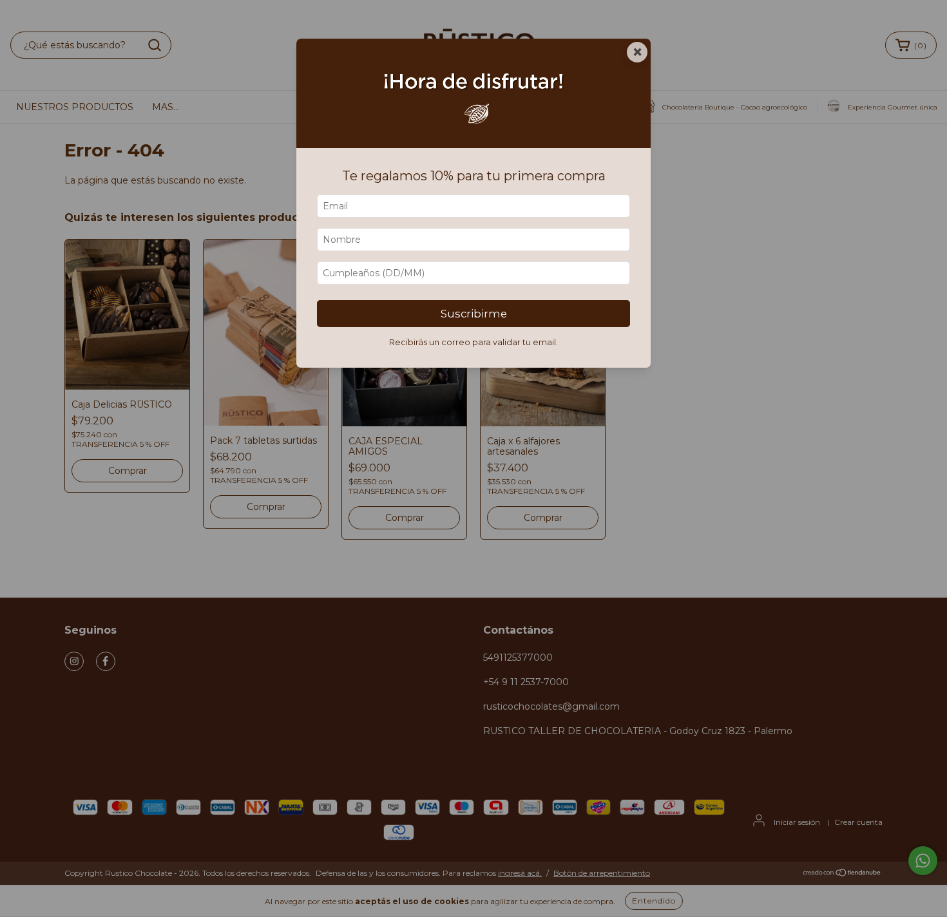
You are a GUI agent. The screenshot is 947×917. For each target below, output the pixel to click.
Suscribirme (474, 313)
